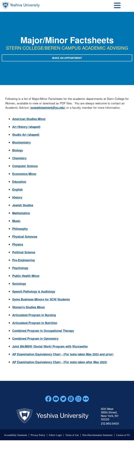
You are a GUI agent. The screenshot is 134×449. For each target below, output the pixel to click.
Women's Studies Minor (28, 307)
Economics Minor (24, 174)
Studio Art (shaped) (25, 134)
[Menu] (117, 6)
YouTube (56, 399)
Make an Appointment (67, 58)
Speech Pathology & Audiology (33, 291)
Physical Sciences (24, 236)
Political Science (23, 252)
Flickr (86, 399)
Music (16, 221)
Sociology (19, 283)
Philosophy (20, 229)
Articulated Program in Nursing (34, 315)
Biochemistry (21, 142)
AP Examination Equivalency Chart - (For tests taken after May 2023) (59, 362)
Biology (17, 150)
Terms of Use (72, 435)
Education (19, 182)
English (17, 189)
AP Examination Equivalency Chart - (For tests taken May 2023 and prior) (62, 354)
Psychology (20, 268)
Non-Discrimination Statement (97, 435)
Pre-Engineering (23, 260)
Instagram (78, 399)
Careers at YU (123, 435)
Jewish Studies (22, 205)
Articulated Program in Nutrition (34, 323)
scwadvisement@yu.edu (47, 107)
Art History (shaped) (26, 127)
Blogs (71, 399)
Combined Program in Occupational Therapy (43, 331)
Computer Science (25, 166)
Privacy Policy (38, 435)
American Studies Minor (29, 119)
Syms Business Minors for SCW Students (41, 299)
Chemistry (19, 158)
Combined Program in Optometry (35, 338)
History (17, 197)
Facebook (48, 399)
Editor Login (55, 435)
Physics (17, 244)
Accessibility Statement (15, 435)
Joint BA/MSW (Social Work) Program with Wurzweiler (50, 346)
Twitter (63, 399)
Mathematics (21, 213)
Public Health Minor (26, 276)
